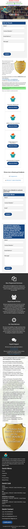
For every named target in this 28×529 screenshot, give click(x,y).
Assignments (13, 176)
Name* (5, 26)
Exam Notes (22, 498)
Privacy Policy (5, 477)
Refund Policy (5, 480)
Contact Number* (7, 31)
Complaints (7, 522)
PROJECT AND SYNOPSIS (14, 180)
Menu (25, 8)
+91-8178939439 (6, 79)
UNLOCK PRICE (13, 107)
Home (3, 471)
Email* (6, 208)
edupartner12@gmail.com (13, 80)
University (4, 473)
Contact (4, 475)
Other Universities (6, 505)
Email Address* (7, 36)
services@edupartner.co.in (14, 5)
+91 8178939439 (14, 349)
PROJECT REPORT (13, 498)
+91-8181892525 (14, 79)
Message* (5, 41)
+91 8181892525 (14, 348)
